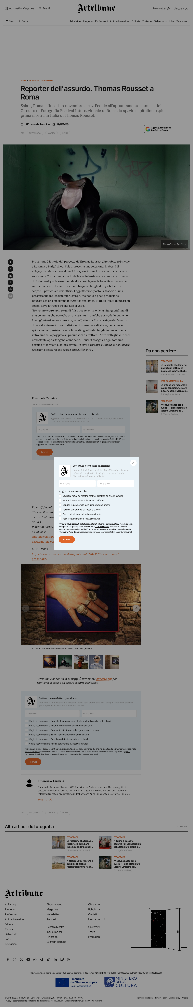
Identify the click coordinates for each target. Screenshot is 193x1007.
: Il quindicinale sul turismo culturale (82, 514)
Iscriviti (66, 539)
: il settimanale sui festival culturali (81, 518)
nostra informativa (102, 526)
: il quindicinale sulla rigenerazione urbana (86, 504)
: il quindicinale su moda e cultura (81, 509)
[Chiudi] (133, 463)
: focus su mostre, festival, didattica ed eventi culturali (93, 495)
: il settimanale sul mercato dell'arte (83, 500)
